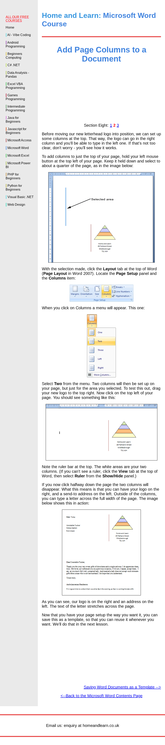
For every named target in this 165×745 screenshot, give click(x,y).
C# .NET (13, 65)
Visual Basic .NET (20, 197)
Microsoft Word (18, 148)
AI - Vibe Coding (19, 35)
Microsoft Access (19, 140)
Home (10, 27)
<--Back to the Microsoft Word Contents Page (101, 696)
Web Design (16, 204)
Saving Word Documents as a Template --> (122, 687)
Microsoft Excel (18, 155)
